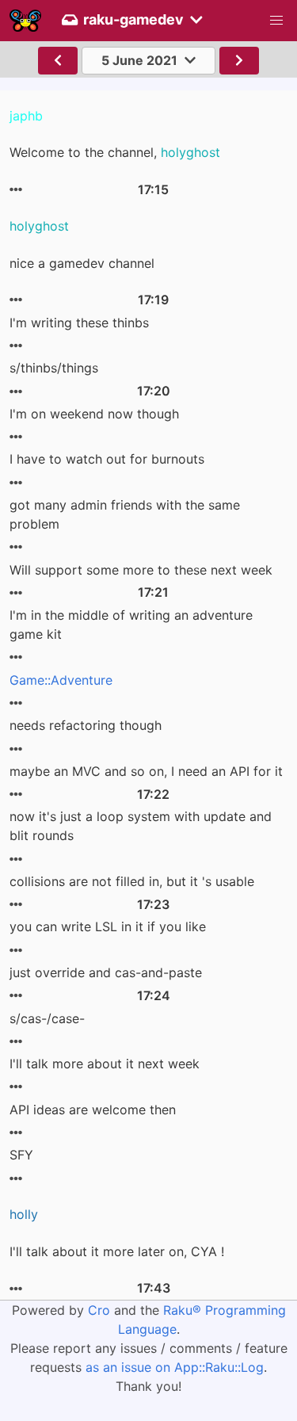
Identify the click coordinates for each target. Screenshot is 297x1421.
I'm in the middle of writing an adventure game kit (131, 624)
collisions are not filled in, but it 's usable (132, 881)
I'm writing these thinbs (79, 322)
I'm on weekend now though (94, 414)
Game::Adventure (61, 680)
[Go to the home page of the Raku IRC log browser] (25, 20)
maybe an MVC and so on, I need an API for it (146, 771)
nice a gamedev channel (82, 263)
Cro (99, 1310)
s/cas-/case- (47, 1018)
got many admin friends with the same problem (125, 514)
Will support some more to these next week (141, 570)
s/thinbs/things (54, 368)
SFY (21, 1155)
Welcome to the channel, (115, 152)
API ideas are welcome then (93, 1109)
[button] (276, 20)
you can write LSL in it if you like (108, 926)
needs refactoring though (86, 725)
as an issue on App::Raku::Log (175, 1367)
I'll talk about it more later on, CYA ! (117, 1251)
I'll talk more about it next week (105, 1063)
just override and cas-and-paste (106, 972)
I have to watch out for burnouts (107, 459)
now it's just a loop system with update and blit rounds (141, 825)
